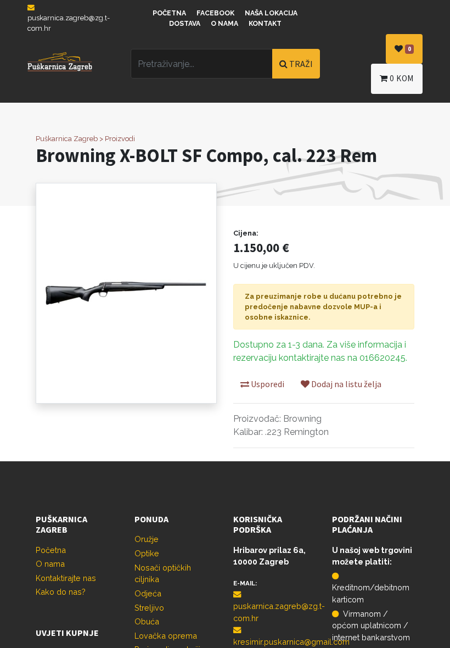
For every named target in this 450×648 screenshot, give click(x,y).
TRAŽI (300, 63)
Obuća (146, 621)
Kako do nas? (61, 591)
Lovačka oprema (165, 635)
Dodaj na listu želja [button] (345, 383)
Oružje (146, 539)
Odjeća (147, 593)
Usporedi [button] (266, 383)
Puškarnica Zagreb (67, 139)
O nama (224, 23)
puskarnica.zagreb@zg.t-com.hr (68, 23)
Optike (146, 553)
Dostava (184, 23)
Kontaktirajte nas (66, 578)
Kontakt (265, 23)
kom (402, 78)
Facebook (215, 13)
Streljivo (149, 607)
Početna (169, 13)
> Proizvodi (117, 139)
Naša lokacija (271, 13)
